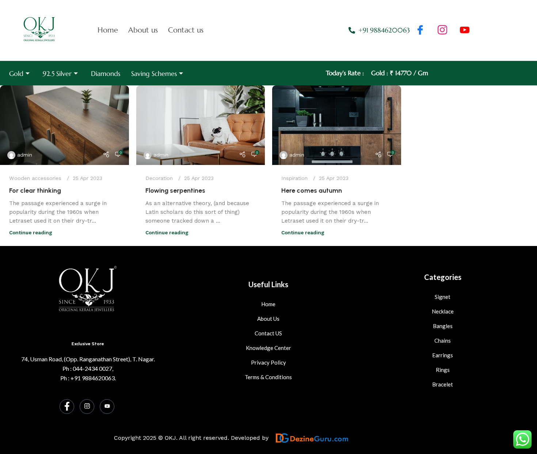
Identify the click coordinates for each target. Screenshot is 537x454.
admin (24, 155)
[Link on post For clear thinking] (64, 125)
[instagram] (442, 30)
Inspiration (294, 178)
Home (108, 30)
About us (143, 30)
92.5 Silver (57, 73)
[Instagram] (87, 406)
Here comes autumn (311, 190)
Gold (16, 73)
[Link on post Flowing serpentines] (200, 125)
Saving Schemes (154, 73)
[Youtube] (107, 406)
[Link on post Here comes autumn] (336, 125)
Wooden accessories (35, 178)
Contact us (185, 30)
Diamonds (105, 73)
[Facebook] (420, 30)
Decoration (159, 178)
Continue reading (30, 232)
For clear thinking (35, 190)
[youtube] (464, 30)
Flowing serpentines (175, 190)
